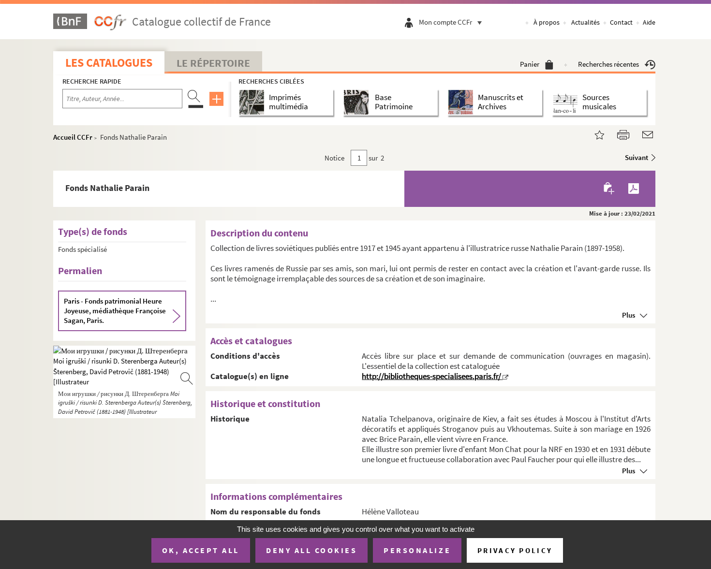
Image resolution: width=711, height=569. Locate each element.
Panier (529, 64)
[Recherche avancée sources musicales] (567, 102)
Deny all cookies (311, 550)
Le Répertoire (213, 63)
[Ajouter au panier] (609, 188)
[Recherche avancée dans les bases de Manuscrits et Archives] (462, 102)
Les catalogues (108, 62)
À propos (546, 22)
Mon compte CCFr (445, 22)
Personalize (417, 550)
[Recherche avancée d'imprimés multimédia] (253, 102)
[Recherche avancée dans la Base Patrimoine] (358, 102)
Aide (649, 22)
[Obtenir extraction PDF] (633, 188)
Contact (621, 22)
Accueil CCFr (72, 137)
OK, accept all (200, 550)
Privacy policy (514, 550)
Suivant (636, 157)
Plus (628, 315)
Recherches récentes (608, 64)
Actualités (585, 22)
